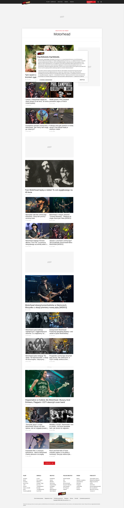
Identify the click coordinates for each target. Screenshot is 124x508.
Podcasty (93, 475)
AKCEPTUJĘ (82, 79)
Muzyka (52, 475)
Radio (78, 475)
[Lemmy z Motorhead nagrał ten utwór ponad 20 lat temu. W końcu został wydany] (37, 90)
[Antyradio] (26, 3)
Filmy (24, 475)
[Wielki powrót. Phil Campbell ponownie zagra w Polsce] (61, 90)
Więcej (48, 463)
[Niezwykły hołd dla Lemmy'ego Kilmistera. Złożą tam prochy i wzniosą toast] (37, 205)
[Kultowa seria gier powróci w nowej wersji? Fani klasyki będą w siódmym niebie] (61, 116)
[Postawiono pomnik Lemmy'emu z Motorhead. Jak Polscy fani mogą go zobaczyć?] (37, 116)
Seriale (39, 475)
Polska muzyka (67, 475)
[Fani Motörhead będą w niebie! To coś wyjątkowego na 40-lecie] (49, 173)
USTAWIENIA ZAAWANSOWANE (46, 79)
